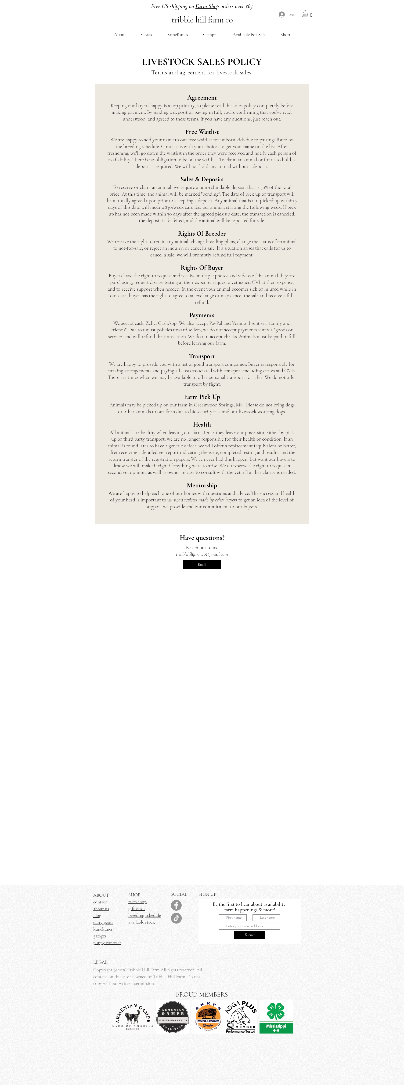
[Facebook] (176, 905)
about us (101, 909)
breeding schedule (144, 915)
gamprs (99, 936)
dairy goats (103, 922)
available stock (141, 922)
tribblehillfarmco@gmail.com (202, 554)
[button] (120, 34)
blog (97, 915)
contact (100, 902)
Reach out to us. (202, 547)
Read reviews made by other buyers (205, 500)
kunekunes (103, 929)
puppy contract (107, 943)
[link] (308, 13)
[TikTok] (176, 918)
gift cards (136, 908)
